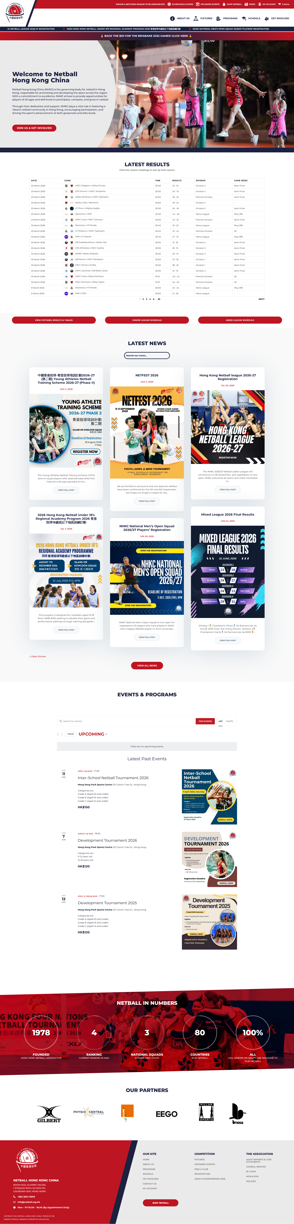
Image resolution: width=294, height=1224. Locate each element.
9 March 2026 (37, 288)
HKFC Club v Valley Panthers (89, 276)
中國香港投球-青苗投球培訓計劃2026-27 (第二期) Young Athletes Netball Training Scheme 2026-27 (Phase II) (66, 378)
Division (200, 180)
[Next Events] (62, 734)
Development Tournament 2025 (107, 903)
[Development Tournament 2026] (209, 859)
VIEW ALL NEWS (147, 665)
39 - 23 (175, 202)
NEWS (252, 4)
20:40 (158, 225)
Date (34, 180)
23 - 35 (175, 259)
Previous (35, 299)
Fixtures (206, 18)
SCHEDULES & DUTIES (182, 4)
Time (157, 180)
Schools (254, 18)
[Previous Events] (58, 734)
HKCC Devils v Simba (85, 265)
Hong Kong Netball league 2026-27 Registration (228, 377)
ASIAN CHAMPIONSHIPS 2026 (209, 1179)
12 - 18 (175, 242)
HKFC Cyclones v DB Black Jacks (91, 270)
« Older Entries (37, 656)
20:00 (158, 185)
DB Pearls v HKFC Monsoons (89, 259)
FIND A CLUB (201, 1169)
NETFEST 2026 (147, 375)
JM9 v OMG (80, 293)
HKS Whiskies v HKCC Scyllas (89, 248)
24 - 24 (175, 288)
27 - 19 (175, 236)
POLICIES (251, 1181)
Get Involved (280, 18)
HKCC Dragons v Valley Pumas (90, 185)
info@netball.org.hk (29, 1202)
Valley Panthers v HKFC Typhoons (91, 197)
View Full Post (66, 490)
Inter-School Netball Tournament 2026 (113, 778)
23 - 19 (175, 185)
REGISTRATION (202, 1174)
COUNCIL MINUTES (256, 1166)
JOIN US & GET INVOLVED (34, 128)
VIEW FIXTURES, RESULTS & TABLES (54, 320)
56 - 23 (175, 197)
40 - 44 (176, 276)
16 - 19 (175, 271)
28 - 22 (175, 265)
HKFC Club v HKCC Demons (89, 219)
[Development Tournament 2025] (209, 922)
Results (176, 180)
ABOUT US (148, 1164)
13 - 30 (175, 293)
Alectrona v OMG (83, 214)
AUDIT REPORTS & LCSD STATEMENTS (258, 1160)
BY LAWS (251, 1171)
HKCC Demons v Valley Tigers (89, 282)
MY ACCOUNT (269, 4)
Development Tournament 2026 (107, 840)
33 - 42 (175, 231)
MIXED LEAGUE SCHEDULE (240, 320)
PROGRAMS (149, 1169)
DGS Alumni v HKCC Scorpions (90, 191)
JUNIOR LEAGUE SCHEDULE (147, 320)
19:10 (157, 276)
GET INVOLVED (150, 1179)
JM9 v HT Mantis (83, 236)
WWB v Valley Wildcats (86, 253)
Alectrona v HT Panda (86, 225)
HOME (146, 1159)
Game (67, 180)
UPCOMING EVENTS (210, 4)
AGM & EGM (252, 1176)
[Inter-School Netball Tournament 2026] (209, 796)
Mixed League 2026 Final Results (227, 514)
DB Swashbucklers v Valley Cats (91, 242)
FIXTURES (199, 1159)
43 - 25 (175, 219)
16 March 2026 (38, 225)
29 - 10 (175, 253)
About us (183, 18)
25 (159, 299)
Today (70, 734)
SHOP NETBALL (234, 4)
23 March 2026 (38, 185)
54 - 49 (175, 282)
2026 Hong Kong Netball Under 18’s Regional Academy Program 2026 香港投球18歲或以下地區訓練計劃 (66, 518)
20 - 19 (175, 191)
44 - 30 (175, 214)
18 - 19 (175, 248)
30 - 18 (175, 208)
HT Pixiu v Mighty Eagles (87, 208)
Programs (230, 18)
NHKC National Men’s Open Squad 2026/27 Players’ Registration (146, 528)
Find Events (205, 721)
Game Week (241, 180)
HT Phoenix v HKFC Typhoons (89, 231)
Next (262, 299)
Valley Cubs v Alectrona (86, 202)
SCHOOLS (148, 1174)
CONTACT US (149, 1183)
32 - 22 (175, 225)
